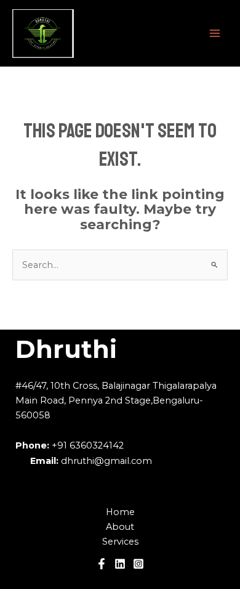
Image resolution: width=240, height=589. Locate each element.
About (120, 526)
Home (120, 512)
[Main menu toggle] (215, 33)
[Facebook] (101, 563)
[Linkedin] (120, 563)
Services (120, 541)
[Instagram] (138, 563)
